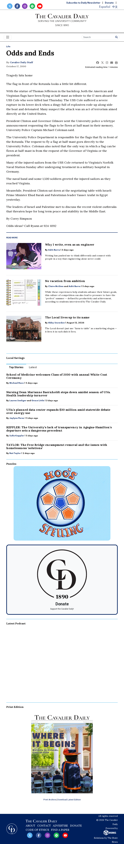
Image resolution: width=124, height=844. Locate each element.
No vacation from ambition (65, 281)
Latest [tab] (33, 367)
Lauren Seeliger (18, 401)
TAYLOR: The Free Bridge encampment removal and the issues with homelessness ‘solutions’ (56, 446)
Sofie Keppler (16, 436)
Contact (44, 825)
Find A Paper (60, 830)
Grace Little (38, 401)
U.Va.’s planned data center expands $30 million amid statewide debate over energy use (58, 411)
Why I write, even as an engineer (69, 244)
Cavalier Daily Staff (21, 62)
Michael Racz (16, 383)
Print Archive (49, 799)
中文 (115, 6)
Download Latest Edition (69, 799)
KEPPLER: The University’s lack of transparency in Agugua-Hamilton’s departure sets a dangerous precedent (59, 428)
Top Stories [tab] (16, 367)
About (30, 825)
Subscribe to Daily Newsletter (83, 3)
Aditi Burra (54, 250)
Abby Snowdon (56, 323)
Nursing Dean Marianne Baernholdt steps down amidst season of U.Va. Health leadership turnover (58, 393)
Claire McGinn (55, 286)
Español (104, 6)
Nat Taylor (15, 453)
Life (8, 47)
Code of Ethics (37, 830)
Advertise (60, 825)
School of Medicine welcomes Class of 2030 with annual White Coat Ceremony (56, 376)
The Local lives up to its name (67, 317)
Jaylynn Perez (16, 418)
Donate (109, 3)
